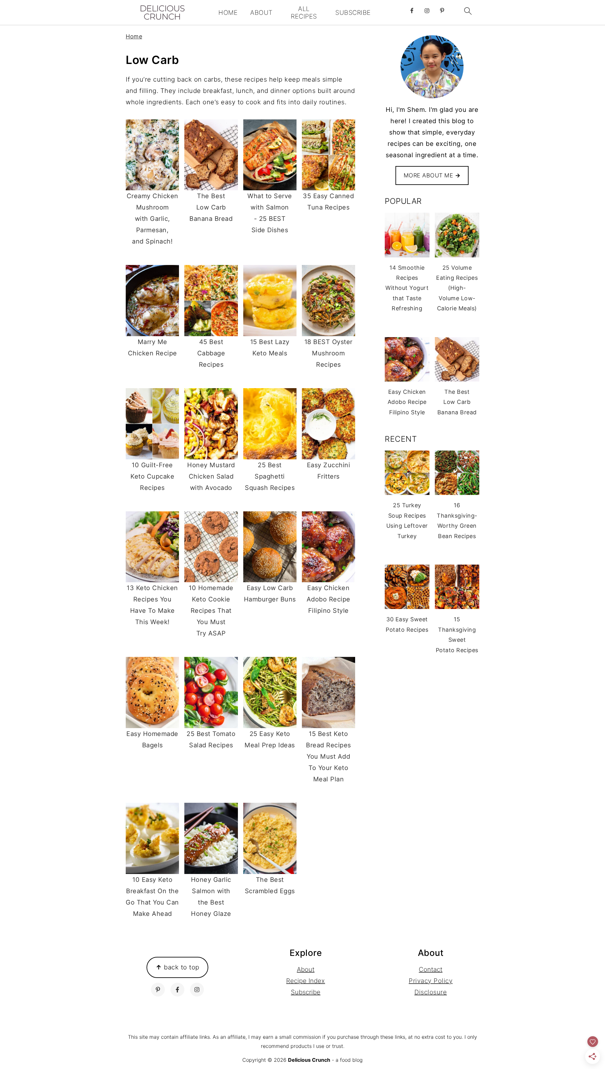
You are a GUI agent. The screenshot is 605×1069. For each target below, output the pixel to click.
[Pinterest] (158, 990)
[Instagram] (197, 990)
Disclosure (430, 992)
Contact (430, 969)
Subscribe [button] (305, 992)
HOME (228, 12)
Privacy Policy (430, 981)
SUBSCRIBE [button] (353, 12)
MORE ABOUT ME (432, 175)
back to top (177, 967)
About (305, 969)
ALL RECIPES (304, 12)
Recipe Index (305, 981)
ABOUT (261, 12)
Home (134, 36)
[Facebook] (177, 990)
